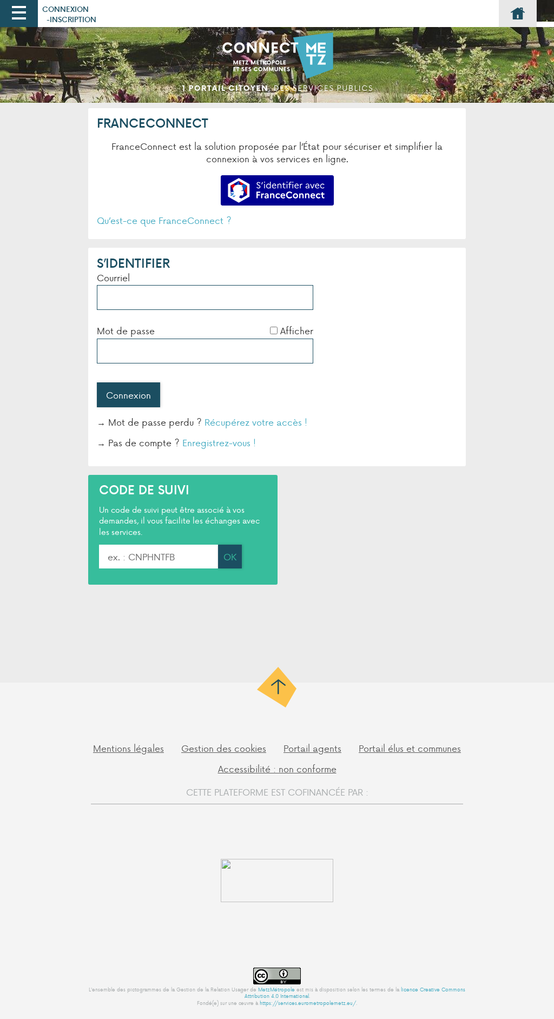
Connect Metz (277, 67)
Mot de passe (126, 330)
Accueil (518, 13)
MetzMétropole (276, 989)
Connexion (65, 9)
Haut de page (277, 687)
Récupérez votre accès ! (256, 421)
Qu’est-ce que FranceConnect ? (164, 220)
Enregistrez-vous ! (219, 442)
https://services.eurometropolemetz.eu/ (308, 1003)
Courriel (113, 277)
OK (229, 556)
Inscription (73, 19)
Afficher (296, 330)
